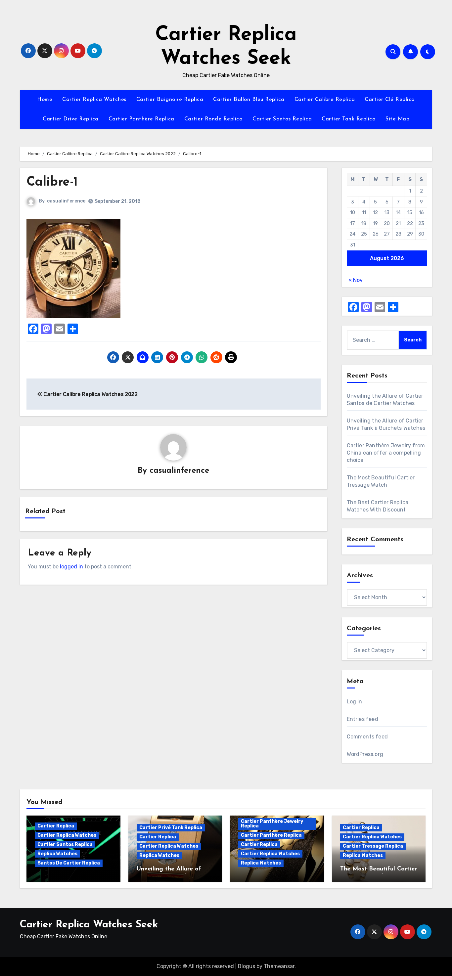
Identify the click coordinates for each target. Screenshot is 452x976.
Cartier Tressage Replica (373, 846)
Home (44, 99)
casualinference (66, 201)
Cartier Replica (55, 826)
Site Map (397, 119)
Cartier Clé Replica (390, 99)
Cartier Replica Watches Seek (89, 925)
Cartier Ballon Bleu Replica (249, 99)
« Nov (355, 280)
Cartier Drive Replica (71, 119)
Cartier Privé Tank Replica (170, 827)
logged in (71, 566)
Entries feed (362, 719)
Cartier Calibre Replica (324, 99)
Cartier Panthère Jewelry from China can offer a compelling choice (386, 452)
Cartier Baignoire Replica (169, 99)
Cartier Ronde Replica (213, 119)
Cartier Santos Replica (282, 119)
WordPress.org (365, 754)
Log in (354, 701)
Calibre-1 (52, 182)
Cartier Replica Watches (94, 99)
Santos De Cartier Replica (68, 863)
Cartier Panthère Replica (141, 119)
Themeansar (279, 966)
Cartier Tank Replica (349, 119)
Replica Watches (57, 854)
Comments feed (367, 736)
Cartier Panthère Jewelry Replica (272, 824)
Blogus (246, 966)
